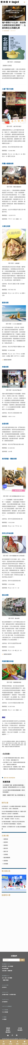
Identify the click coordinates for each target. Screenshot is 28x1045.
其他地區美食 (12, 777)
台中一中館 (4, 977)
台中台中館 (4, 966)
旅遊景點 (5, 860)
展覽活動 (5, 839)
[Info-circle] (24, 1041)
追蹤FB (17, 1043)
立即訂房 (10, 1043)
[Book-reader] (10, 1041)
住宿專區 (5, 854)
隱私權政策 (8, 1032)
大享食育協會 (17, 62)
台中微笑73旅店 (5, 994)
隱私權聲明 (20, 1030)
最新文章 (6, 777)
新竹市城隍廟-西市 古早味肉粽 (17, 555)
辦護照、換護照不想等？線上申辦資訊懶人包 (14, 795)
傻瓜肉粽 (17, 618)
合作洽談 (20, 1028)
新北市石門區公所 (17, 390)
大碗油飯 (17, 263)
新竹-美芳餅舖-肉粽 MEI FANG (17, 496)
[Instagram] (12, 1035)
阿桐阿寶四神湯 (17, 682)
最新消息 (5, 848)
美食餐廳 (5, 864)
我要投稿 (8, 1028)
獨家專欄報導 (6, 857)
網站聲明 (8, 1030)
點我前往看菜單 (7, 359)
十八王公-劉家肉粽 (17, 324)
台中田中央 (4, 987)
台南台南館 (4, 970)
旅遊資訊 (5, 842)
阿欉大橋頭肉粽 (17, 187)
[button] (24, 2)
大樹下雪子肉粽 (17, 126)
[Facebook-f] (17, 1041)
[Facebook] (16, 1035)
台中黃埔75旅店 (13, 994)
